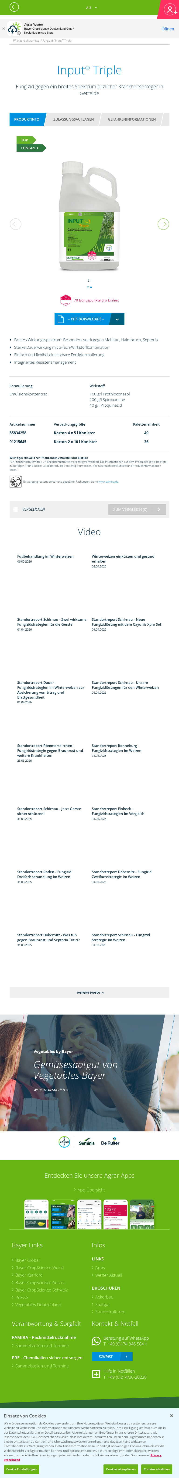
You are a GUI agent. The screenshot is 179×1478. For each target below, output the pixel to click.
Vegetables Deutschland (38, 1304)
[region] (89, 1443)
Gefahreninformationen (132, 119)
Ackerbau (104, 1297)
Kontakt (105, 1356)
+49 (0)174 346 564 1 (127, 1344)
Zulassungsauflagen (73, 119)
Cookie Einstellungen (21, 1469)
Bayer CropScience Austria (40, 1282)
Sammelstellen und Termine (42, 1345)
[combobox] (89, 319)
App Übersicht (91, 1190)
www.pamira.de (108, 482)
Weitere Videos (88, 992)
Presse (21, 1297)
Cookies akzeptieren (120, 1469)
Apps (100, 1267)
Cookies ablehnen (157, 1469)
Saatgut (102, 1304)
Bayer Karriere (28, 1275)
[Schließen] (3, 28)
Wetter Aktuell (108, 1275)
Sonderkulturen (110, 1311)
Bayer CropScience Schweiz (41, 1290)
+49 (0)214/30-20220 (127, 1377)
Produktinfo (26, 119)
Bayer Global (27, 1260)
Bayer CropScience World (39, 1267)
